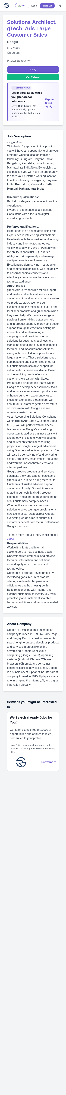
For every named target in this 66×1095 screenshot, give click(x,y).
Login (34, 5)
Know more (48, 762)
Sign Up (47, 5)
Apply (33, 69)
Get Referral (33, 77)
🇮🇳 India (22, 5)
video (10, 539)
